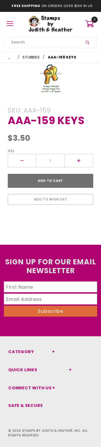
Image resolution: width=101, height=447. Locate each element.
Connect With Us (30, 388)
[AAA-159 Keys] (50, 81)
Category (21, 352)
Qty (11, 150)
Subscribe (50, 311)
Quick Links (22, 370)
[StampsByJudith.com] (51, 23)
